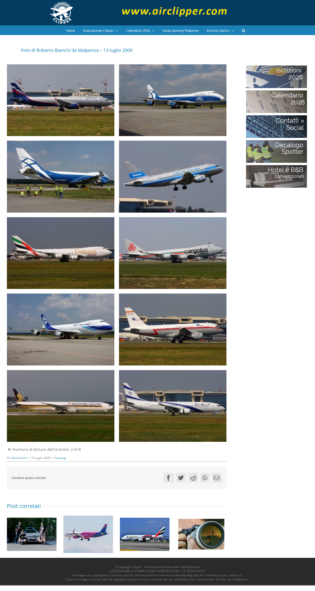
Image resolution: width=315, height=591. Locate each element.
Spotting (60, 458)
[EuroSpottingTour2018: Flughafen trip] (31, 533)
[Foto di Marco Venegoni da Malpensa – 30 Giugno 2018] (88, 533)
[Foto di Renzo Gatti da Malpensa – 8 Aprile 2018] (144, 533)
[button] (243, 30)
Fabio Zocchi (19, 458)
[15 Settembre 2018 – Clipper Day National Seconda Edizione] (201, 533)
